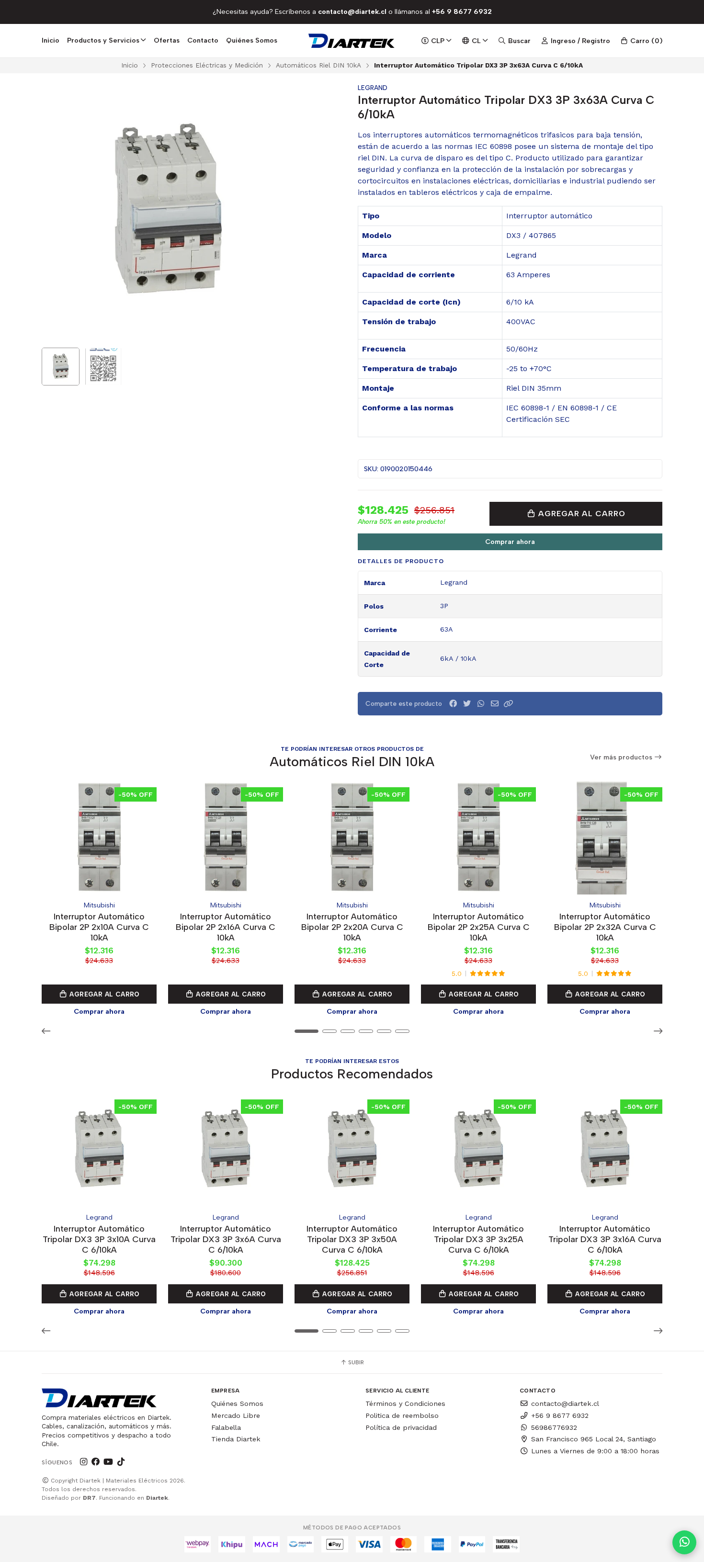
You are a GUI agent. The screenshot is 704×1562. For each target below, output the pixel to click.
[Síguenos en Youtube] (108, 1462)
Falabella (226, 1427)
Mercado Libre (235, 1415)
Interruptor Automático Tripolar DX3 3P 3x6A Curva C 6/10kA (225, 1239)
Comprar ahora (510, 541)
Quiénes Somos (251, 40)
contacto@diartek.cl (565, 1403)
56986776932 (554, 1427)
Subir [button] (355, 1362)
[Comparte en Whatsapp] (481, 704)
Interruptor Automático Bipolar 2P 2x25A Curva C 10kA (479, 926)
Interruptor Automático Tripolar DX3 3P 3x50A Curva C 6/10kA (352, 1239)
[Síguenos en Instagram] (83, 1462)
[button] (508, 704)
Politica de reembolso (402, 1415)
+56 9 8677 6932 (560, 1415)
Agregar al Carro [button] (104, 994)
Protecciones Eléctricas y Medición (207, 65)
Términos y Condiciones (405, 1403)
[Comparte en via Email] (495, 704)
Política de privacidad (401, 1427)
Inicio (50, 40)
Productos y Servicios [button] (103, 40)
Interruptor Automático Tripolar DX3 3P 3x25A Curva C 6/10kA (478, 1239)
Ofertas (167, 40)
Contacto (202, 40)
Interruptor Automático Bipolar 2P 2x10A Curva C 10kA (99, 926)
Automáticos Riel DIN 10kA (318, 65)
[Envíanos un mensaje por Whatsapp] (684, 1542)
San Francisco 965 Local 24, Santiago (593, 1439)
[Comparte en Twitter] (467, 704)
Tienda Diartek (236, 1439)
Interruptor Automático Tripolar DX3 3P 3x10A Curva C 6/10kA (99, 1239)
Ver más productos (622, 757)
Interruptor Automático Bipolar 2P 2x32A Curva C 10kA (605, 926)
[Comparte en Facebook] (453, 704)
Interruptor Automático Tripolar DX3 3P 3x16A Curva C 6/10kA (604, 1239)
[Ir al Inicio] (352, 41)
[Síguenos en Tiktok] (120, 1462)
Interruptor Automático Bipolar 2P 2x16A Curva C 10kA (225, 926)
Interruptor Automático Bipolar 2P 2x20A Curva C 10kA (352, 926)
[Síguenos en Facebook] (96, 1462)
